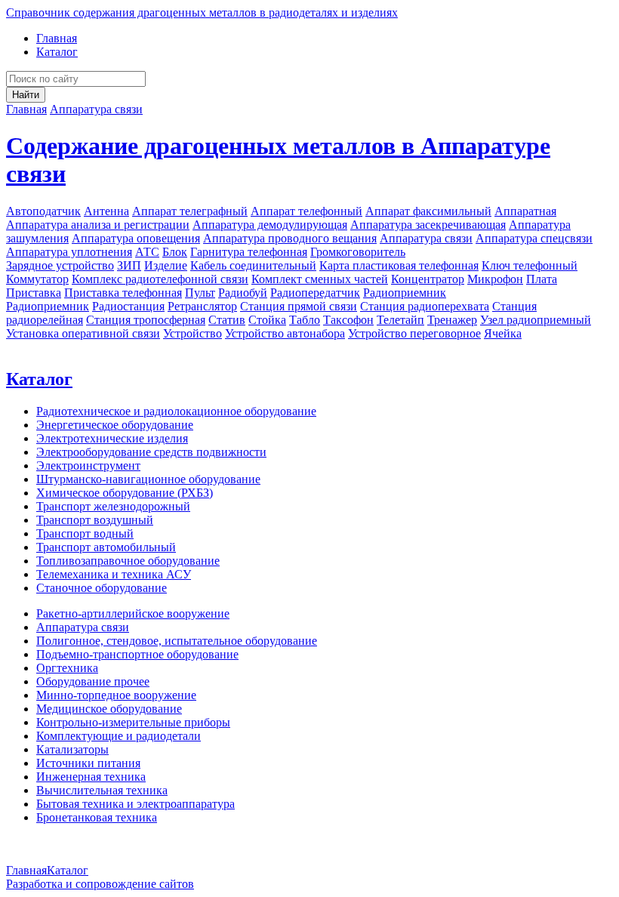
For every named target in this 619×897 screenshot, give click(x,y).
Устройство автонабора (285, 333)
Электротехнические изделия (112, 438)
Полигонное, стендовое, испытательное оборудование (176, 640)
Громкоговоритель (357, 251)
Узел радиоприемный (535, 319)
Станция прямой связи (298, 306)
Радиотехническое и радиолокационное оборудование (176, 411)
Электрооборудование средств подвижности (151, 451)
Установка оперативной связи (83, 333)
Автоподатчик (43, 211)
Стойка (267, 319)
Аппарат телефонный (306, 211)
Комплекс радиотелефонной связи (160, 279)
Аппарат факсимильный (428, 211)
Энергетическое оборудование (114, 424)
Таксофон (348, 319)
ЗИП (129, 265)
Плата (541, 279)
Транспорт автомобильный (106, 547)
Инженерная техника (91, 776)
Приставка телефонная (123, 292)
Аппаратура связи (96, 109)
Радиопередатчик (315, 292)
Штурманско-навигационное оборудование (148, 479)
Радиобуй (242, 292)
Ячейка (503, 333)
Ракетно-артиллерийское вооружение (132, 613)
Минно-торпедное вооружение (116, 695)
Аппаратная (525, 211)
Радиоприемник (404, 292)
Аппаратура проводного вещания (290, 238)
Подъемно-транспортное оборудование (137, 654)
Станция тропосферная (145, 319)
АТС (147, 251)
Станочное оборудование (101, 587)
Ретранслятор (202, 306)
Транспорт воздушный (94, 519)
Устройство (192, 333)
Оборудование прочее (92, 681)
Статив (226, 319)
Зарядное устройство (60, 265)
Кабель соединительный (253, 265)
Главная (56, 38)
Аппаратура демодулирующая (269, 224)
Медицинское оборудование (109, 708)
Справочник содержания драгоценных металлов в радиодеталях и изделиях (202, 12)
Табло (304, 319)
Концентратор (427, 279)
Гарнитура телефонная (248, 251)
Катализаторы (72, 749)
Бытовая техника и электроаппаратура (135, 803)
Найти (25, 94)
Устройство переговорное (414, 333)
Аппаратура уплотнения (69, 251)
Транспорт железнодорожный (113, 506)
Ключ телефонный (529, 265)
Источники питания (88, 763)
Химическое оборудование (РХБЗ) (124, 492)
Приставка (33, 292)
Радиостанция (128, 306)
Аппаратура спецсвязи (534, 238)
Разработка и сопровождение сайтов (100, 883)
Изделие (165, 265)
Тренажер (452, 319)
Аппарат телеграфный (190, 211)
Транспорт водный (85, 533)
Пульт (200, 292)
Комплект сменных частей (319, 279)
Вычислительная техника (102, 790)
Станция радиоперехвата (424, 306)
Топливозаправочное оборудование (128, 560)
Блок (174, 251)
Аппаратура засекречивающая (428, 224)
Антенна (106, 211)
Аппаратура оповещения (136, 238)
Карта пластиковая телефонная (399, 265)
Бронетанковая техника (96, 817)
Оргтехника (67, 667)
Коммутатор (37, 279)
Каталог (57, 51)
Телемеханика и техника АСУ (113, 574)
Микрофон (495, 279)
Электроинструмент (88, 465)
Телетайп (400, 319)
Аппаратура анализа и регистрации (97, 224)
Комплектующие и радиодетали (118, 735)
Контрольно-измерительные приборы (133, 722)
